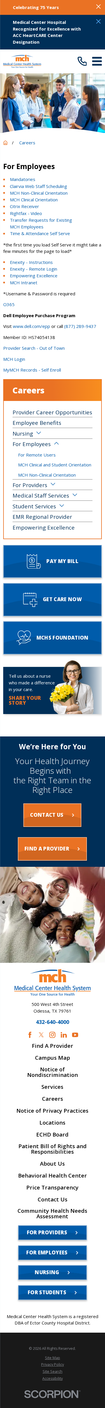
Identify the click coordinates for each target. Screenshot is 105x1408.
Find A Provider (52, 1046)
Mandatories (22, 179)
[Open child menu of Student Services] (62, 506)
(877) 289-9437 (80, 326)
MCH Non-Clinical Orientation (39, 193)
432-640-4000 (52, 1022)
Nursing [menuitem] (23, 433)
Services (52, 1087)
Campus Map (52, 1058)
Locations (52, 1122)
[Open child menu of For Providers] (53, 484)
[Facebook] (30, 1035)
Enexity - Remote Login (33, 269)
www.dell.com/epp (31, 326)
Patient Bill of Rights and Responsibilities (52, 1149)
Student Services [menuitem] (34, 506)
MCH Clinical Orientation (34, 200)
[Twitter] (41, 1035)
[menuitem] (52, 1358)
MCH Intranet (23, 282)
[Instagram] (52, 1035)
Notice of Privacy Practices (52, 1111)
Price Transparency (52, 1187)
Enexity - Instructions (31, 262)
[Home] (22, 61)
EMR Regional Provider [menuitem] (42, 516)
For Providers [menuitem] (30, 485)
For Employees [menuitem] (32, 444)
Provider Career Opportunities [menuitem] (52, 412)
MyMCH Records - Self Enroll (32, 370)
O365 (9, 304)
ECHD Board (52, 1134)
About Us (52, 1163)
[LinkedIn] (64, 1035)
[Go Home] (5, 143)
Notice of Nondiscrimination (52, 1072)
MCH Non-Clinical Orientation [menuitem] (47, 475)
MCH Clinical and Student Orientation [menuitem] (54, 465)
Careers (52, 1099)
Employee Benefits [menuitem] (37, 422)
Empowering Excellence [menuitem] (44, 527)
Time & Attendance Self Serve (40, 233)
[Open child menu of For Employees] (56, 444)
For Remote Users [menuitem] (37, 455)
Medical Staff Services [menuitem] (41, 495)
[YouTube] (75, 1035)
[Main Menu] (97, 61)
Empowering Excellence (33, 275)
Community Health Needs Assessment (52, 1213)
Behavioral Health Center (52, 1175)
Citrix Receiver (24, 206)
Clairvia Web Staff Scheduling (38, 186)
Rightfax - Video (26, 213)
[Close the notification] (98, 6)
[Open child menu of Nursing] (38, 433)
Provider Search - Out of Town (34, 348)
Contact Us (52, 1199)
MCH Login (14, 359)
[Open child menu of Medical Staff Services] (75, 495)
